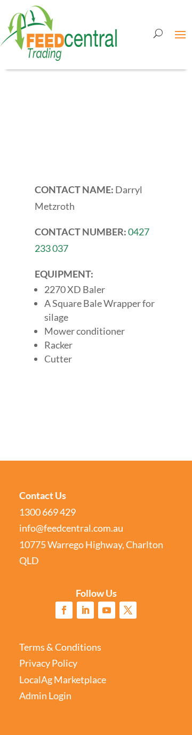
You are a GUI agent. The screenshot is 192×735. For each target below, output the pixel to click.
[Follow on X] (128, 610)
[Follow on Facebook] (64, 610)
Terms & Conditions (60, 647)
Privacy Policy (48, 663)
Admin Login (45, 695)
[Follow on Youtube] (106, 610)
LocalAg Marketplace (62, 679)
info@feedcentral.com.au (71, 528)
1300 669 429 (47, 512)
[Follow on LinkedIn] (85, 610)
